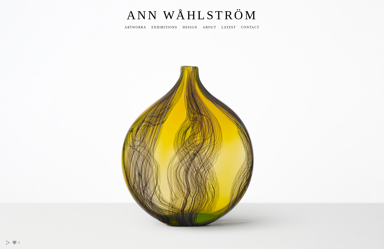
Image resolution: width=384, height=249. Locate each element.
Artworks (135, 27)
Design (190, 27)
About (209, 27)
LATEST (229, 27)
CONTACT (250, 27)
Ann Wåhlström (192, 15)
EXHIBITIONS (164, 27)
